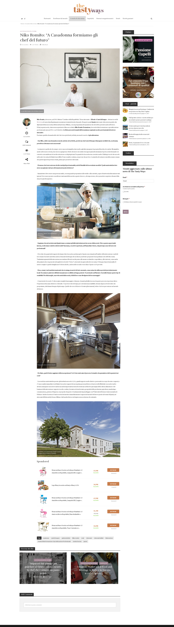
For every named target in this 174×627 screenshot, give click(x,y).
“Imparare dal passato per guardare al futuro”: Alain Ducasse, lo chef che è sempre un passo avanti (43, 568)
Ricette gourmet (128, 19)
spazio (85, 541)
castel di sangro (55, 538)
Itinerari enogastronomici (104, 19)
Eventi (118, 19)
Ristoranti (47, 19)
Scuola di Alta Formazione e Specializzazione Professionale (54, 541)
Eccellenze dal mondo (60, 19)
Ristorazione (109, 538)
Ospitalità (90, 19)
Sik (26, 128)
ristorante (89, 538)
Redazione (136, 122)
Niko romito (75, 538)
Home (22, 23)
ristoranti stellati (98, 538)
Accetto (126, 191)
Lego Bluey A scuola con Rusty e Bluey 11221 (65, 485)
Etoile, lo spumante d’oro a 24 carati (139, 143)
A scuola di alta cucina (77, 19)
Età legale (126, 199)
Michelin (39, 122)
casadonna (46, 538)
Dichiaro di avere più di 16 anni (133, 202)
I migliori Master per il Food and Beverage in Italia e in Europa (94, 568)
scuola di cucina (77, 541)
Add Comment (27, 145)
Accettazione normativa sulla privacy (134, 187)
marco (135, 138)
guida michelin (66, 538)
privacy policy (131, 188)
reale (82, 538)
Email (125, 177)
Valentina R (48, 577)
